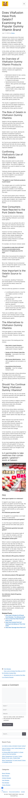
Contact (23, 791)
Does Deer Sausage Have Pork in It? (16, 627)
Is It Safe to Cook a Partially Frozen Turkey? (14, 746)
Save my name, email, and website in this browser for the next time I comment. (14, 718)
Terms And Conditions (14, 791)
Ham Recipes (5, 780)
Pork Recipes (7, 669)
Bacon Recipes (6, 773)
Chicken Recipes (6, 778)
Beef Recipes (5, 775)
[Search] (24, 734)
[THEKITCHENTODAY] (5, 3)
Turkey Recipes (6, 785)
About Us (5, 791)
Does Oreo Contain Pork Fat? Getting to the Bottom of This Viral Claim (15, 624)
